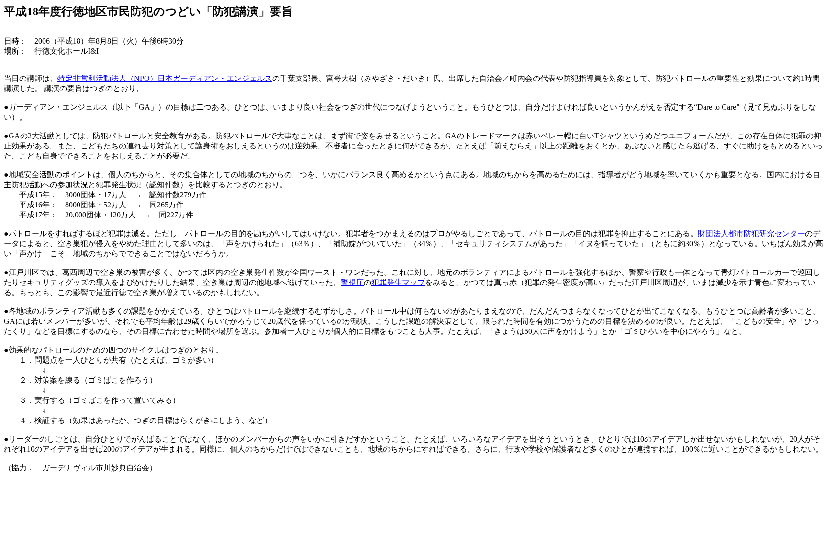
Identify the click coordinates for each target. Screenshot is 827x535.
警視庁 (352, 282)
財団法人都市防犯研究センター (751, 233)
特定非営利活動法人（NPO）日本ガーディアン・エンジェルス (164, 78)
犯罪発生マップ (398, 282)
